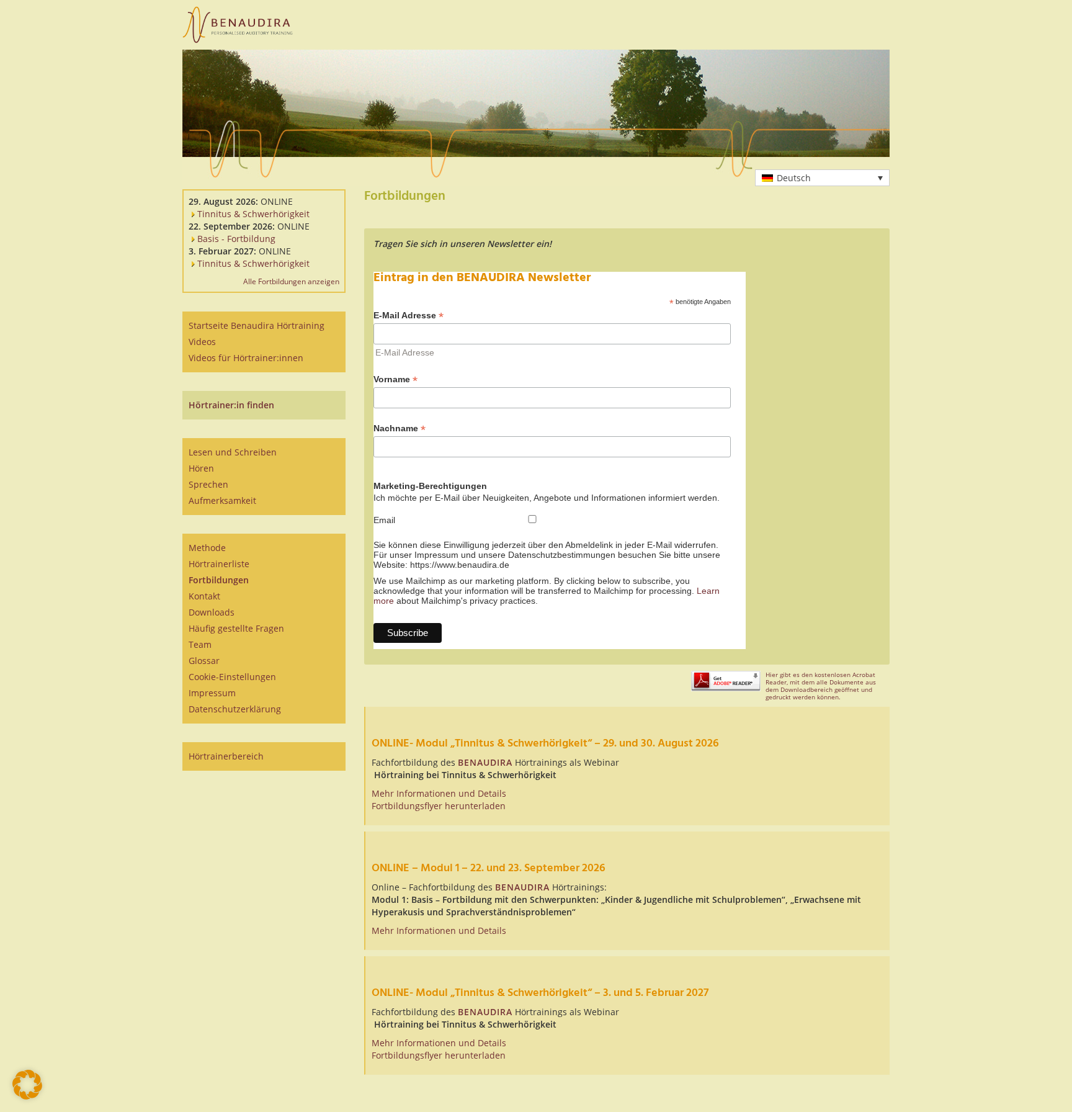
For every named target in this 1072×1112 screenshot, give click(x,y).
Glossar (204, 660)
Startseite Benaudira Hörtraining (256, 325)
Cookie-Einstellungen (232, 677)
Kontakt (204, 596)
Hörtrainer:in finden (231, 405)
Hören (201, 468)
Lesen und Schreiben (233, 452)
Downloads (211, 612)
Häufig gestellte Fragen (236, 628)
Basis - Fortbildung (235, 238)
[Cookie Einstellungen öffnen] (27, 1096)
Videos (202, 342)
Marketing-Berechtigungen (430, 486)
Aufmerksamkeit (222, 500)
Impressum (212, 693)
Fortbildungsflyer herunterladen (439, 806)
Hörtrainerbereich (226, 756)
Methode (207, 548)
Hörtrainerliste (219, 564)
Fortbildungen (219, 580)
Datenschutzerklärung (235, 709)
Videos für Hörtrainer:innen (246, 358)
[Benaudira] (237, 25)
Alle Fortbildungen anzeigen (291, 281)
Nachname (399, 428)
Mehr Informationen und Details (439, 793)
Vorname (395, 379)
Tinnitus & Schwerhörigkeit (252, 214)
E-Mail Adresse (408, 315)
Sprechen (208, 484)
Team (200, 644)
